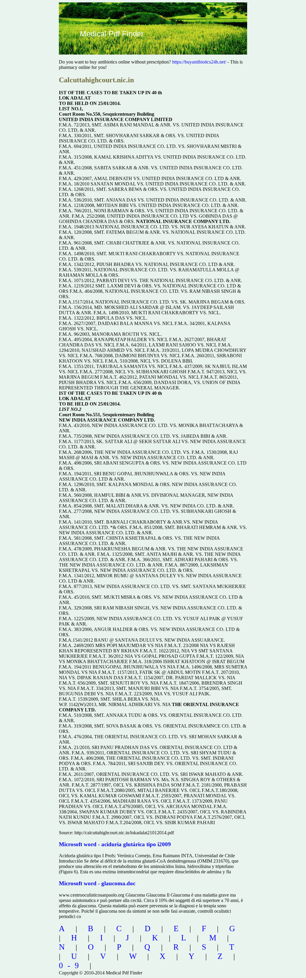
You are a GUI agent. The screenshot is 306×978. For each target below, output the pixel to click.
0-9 (71, 965)
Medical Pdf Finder (112, 33)
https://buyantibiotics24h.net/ (199, 61)
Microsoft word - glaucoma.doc (97, 883)
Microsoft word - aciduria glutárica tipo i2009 (115, 844)
